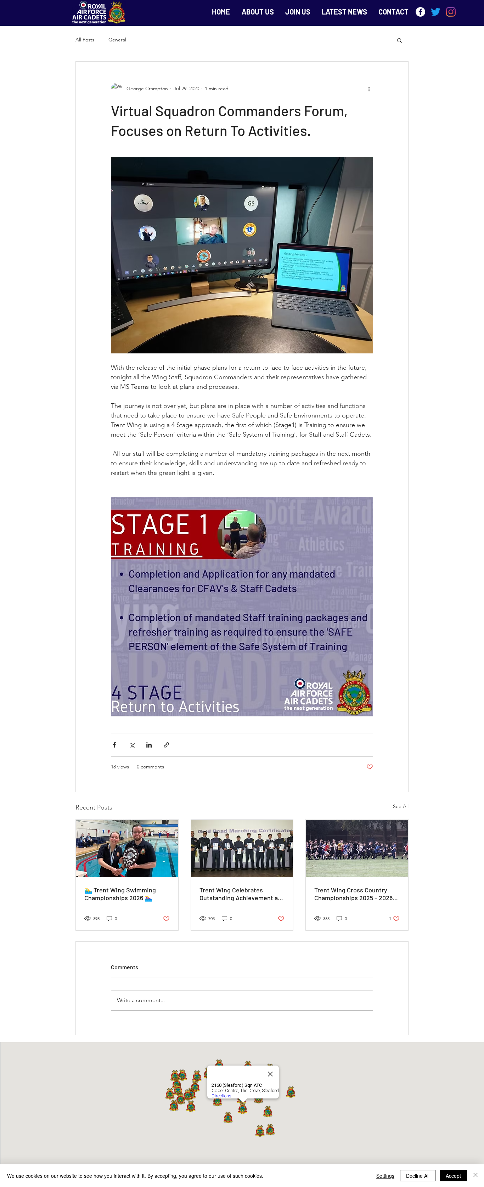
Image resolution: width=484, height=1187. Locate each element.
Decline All (417, 1175)
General (117, 39)
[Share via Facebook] (114, 745)
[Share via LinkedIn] (149, 745)
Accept (453, 1175)
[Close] (475, 1175)
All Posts (84, 39)
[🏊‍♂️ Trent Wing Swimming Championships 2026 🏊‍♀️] (127, 848)
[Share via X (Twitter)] (131, 745)
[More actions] (369, 88)
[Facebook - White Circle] (420, 12)
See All (401, 806)
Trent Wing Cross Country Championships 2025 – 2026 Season (353, 894)
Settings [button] (385, 1175)
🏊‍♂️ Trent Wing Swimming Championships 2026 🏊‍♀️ (120, 894)
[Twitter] (435, 12)
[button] (399, 40)
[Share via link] (166, 745)
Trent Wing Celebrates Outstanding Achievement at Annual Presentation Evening (240, 894)
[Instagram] (451, 12)
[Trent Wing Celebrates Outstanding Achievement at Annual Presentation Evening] (242, 848)
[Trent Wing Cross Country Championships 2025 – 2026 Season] (357, 848)
